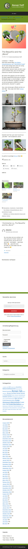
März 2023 (5, 504)
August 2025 (6, 446)
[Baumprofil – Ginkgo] (7, 185)
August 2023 (6, 494)
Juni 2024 (5, 474)
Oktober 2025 (6, 442)
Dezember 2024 (7, 462)
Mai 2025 (5, 452)
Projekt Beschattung (15, 404)
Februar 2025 (6, 458)
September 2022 (7, 515)
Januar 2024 (6, 484)
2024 (7, 387)
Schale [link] (13, 128)
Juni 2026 (5, 426)
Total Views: (6, 538)
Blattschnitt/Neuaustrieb (9, 388)
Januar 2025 (6, 460)
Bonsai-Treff (18, 5)
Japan (6, 398)
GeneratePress (21, 547)
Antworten (6, 252)
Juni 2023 (5, 498)
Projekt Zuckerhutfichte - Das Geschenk (15, 407)
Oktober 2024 (6, 466)
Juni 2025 (5, 450)
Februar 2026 (6, 434)
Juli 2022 (5, 519)
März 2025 (5, 456)
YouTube (20, 409)
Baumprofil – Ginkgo (6, 188)
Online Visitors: (7, 536)
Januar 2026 (6, 436)
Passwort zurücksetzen (9, 348)
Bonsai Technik (21, 393)
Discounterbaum (8, 395)
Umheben (9, 409)
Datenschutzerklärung (16, 316)
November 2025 (7, 440)
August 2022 (6, 517)
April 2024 (5, 478)
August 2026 (6, 423)
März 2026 (5, 432)
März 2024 (5, 480)
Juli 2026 (5, 425)
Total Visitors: (6, 540)
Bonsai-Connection (7, 391)
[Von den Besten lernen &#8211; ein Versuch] (7, 196)
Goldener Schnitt (7, 396)
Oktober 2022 (6, 513)
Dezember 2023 (7, 486)
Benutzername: (7, 330)
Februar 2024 (6, 482)
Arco (15, 387)
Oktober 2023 (6, 490)
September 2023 (7, 492)
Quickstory (13, 208)
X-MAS (17, 409)
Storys (11, 17)
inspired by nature (21, 396)
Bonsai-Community (19, 388)
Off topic (20, 398)
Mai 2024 (5, 476)
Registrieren (6, 346)
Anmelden (6, 344)
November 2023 (7, 488)
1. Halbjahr (4, 387)
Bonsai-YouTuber (11, 393)
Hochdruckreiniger (15, 396)
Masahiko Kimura (11, 398)
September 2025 (7, 444)
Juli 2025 (5, 448)
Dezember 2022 (7, 509)
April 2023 (5, 502)
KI (7, 398)
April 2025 (5, 454)
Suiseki (24, 407)
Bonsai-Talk (17, 391)
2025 (9, 387)
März (16, 398)
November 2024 (7, 464)
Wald (12, 409)
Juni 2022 (5, 521)
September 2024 (7, 468)
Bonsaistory (18, 17)
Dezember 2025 (7, 438)
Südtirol (6, 409)
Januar (4, 398)
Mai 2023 (5, 500)
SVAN (3, 409)
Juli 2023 (5, 496)
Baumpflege (18, 387)
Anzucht (12, 387)
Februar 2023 (6, 505)
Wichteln (14, 409)
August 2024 (6, 470)
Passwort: (5, 335)
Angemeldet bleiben (7, 340)
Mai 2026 (5, 428)
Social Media (19, 208)
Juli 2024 (5, 472)
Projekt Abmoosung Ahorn (9, 400)
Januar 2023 (6, 507)
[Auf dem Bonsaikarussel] (18, 185)
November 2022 (7, 511)
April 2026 (5, 430)
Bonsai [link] (16, 156)
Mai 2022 (5, 523)
